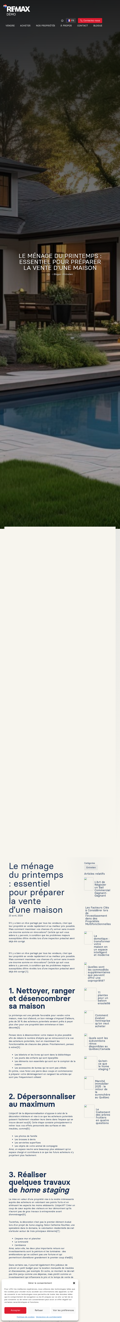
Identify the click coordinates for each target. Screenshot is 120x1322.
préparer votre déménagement (27, 1074)
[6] (24, 1214)
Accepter (15, 1310)
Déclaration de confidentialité (49, 1317)
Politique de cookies (26, 1317)
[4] (29, 1122)
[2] (18, 1027)
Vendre (10, 25)
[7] (57, 1231)
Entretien (91, 867)
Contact (82, 25)
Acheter (25, 25)
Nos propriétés (45, 25)
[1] (26, 971)
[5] (28, 1128)
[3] (18, 1047)
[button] (74, 1283)
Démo (11, 14)
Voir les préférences (63, 1310)
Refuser (39, 1310)
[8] (71, 1257)
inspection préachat (58, 968)
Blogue (97, 25)
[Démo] (62, 20)
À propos (66, 25)
